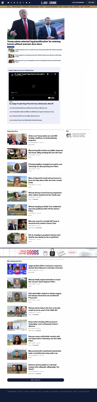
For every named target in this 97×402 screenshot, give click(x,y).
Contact (75, 391)
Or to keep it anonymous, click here (79, 135)
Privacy (39, 391)
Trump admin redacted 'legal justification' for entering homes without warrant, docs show (34, 42)
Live (8, 6)
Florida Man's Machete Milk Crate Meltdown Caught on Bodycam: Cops (33, 112)
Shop (71, 6)
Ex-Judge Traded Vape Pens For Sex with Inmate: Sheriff (31, 104)
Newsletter (33, 391)
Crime (29, 157)
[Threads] (20, 3)
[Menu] (2, 2)
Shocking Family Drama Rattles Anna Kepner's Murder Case (30, 108)
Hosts (60, 6)
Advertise (26, 391)
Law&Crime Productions (51, 6)
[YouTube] (8, 3)
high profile (31, 144)
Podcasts (66, 6)
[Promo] (48, 252)
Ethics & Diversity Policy (66, 391)
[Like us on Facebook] (11, 3)
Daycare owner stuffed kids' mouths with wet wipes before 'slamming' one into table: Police (44, 338)
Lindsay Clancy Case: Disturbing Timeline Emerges (27, 120)
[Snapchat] (26, 3)
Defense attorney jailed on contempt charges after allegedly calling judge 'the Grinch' (43, 367)
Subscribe (87, 6)
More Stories (35, 380)
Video (10, 101)
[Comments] (35, 144)
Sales (82, 6)
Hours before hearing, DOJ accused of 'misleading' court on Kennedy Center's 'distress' (43, 324)
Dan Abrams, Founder (84, 391)
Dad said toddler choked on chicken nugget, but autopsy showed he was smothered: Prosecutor (45, 295)
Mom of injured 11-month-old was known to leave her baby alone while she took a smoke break (45, 180)
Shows (41, 6)
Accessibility (46, 391)
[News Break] (29, 3)
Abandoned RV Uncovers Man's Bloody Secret (26, 116)
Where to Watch (16, 6)
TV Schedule (25, 6)
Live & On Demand (78, 2)
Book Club (76, 6)
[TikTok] (14, 3)
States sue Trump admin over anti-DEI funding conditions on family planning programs (42, 138)
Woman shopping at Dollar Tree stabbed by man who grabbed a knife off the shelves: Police (44, 209)
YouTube (91, 2)
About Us (20, 391)
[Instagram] (17, 3)
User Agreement (54, 391)
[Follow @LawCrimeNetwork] (23, 3)
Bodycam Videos (34, 6)
